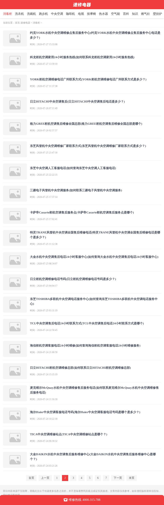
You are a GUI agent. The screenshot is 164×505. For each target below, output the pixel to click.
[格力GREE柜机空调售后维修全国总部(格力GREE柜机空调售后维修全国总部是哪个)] (15, 133)
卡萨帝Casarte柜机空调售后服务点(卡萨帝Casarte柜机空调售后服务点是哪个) (82, 212)
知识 (135, 13)
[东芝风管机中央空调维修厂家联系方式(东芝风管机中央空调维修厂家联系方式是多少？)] (15, 155)
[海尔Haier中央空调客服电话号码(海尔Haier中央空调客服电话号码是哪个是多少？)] (15, 421)
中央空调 (57, 13)
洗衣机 (19, 13)
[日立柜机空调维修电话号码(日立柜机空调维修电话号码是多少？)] (15, 288)
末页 (131, 477)
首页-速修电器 (22, 22)
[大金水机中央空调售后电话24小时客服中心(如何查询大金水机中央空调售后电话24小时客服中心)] (15, 266)
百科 (126, 13)
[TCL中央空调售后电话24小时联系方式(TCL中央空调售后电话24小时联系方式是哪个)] (15, 333)
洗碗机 (31, 13)
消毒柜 (7, 13)
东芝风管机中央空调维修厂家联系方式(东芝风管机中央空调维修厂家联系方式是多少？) (88, 145)
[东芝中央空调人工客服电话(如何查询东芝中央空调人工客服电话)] (15, 177)
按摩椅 (91, 13)
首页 (31, 477)
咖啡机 (70, 13)
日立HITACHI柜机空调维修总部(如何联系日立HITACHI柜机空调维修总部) (80, 367)
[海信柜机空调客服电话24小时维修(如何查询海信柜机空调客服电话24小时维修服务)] (15, 355)
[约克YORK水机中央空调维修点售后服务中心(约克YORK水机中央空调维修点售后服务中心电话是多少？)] (15, 44)
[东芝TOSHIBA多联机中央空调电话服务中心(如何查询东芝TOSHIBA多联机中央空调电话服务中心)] (15, 310)
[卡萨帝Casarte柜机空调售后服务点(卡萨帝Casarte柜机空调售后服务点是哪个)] (15, 222)
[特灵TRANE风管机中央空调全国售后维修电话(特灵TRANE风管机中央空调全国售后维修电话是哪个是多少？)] (15, 244)
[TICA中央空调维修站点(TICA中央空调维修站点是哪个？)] (15, 443)
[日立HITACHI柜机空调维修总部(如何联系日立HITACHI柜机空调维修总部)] (15, 377)
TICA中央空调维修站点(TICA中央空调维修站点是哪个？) (68, 434)
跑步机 (43, 13)
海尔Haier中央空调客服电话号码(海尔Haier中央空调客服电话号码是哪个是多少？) (85, 412)
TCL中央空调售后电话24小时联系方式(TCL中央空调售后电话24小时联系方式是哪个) (87, 323)
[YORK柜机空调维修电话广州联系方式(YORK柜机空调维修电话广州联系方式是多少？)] (15, 89)
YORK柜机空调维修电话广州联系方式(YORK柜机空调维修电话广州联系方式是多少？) (88, 79)
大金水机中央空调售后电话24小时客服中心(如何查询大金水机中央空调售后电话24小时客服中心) (94, 256)
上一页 (45, 477)
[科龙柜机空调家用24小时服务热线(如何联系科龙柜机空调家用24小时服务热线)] (15, 66)
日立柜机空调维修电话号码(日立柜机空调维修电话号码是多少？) (73, 279)
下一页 (118, 477)
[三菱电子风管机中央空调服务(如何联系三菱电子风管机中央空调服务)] (15, 199)
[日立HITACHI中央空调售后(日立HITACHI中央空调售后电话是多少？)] (15, 111)
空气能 (115, 13)
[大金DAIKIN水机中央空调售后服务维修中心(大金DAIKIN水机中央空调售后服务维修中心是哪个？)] (15, 466)
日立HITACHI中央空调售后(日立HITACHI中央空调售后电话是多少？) (77, 101)
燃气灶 (145, 13)
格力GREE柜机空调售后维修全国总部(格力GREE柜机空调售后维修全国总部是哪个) (86, 123)
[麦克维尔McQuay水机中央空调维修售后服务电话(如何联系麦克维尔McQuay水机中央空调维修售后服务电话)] (15, 399)
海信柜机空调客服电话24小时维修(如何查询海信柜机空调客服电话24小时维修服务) (85, 345)
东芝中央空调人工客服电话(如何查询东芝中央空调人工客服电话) (73, 168)
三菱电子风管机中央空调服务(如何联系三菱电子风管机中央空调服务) (76, 190)
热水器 (103, 13)
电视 (81, 13)
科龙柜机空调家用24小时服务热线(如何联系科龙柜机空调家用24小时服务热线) (82, 57)
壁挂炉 (157, 13)
